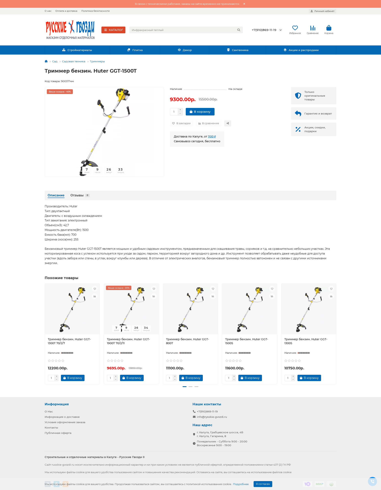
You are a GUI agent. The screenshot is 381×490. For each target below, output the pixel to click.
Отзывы (79, 195)
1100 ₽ (212, 136)
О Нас (49, 411)
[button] (45, 333)
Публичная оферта (58, 432)
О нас (48, 11)
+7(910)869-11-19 (264, 30)
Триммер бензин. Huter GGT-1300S (305, 341)
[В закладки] (95, 289)
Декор (187, 50)
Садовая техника (73, 61)
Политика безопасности (95, 11)
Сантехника (240, 50)
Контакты (51, 427)
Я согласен (263, 483)
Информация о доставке (62, 416)
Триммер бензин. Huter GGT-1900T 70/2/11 (128, 341)
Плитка (137, 50)
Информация (57, 404)
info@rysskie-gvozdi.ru (212, 416)
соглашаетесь (237, 472)
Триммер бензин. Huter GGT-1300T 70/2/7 (69, 341)
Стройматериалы (79, 50)
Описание (56, 195)
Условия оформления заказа (65, 422)
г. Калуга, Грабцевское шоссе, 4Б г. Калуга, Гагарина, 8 (220, 434)
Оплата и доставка (66, 11)
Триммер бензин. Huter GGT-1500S (246, 341)
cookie (80, 472)
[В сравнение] (95, 296)
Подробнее (241, 484)
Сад (55, 61)
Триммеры (97, 61)
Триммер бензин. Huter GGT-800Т (187, 341)
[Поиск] (239, 30)
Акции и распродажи (304, 50)
